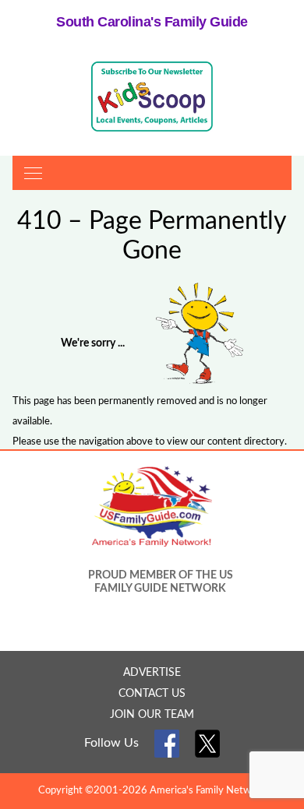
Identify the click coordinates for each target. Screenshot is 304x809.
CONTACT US (152, 693)
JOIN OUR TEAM (152, 714)
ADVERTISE (152, 672)
